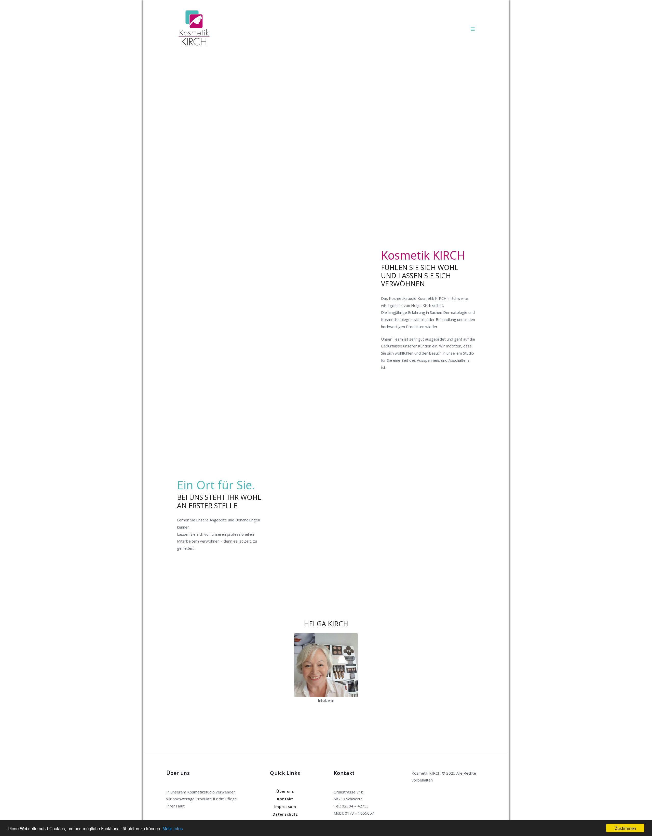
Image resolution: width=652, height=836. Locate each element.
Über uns (285, 791)
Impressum (285, 806)
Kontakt (285, 798)
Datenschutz (285, 814)
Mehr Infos (172, 828)
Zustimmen (625, 828)
